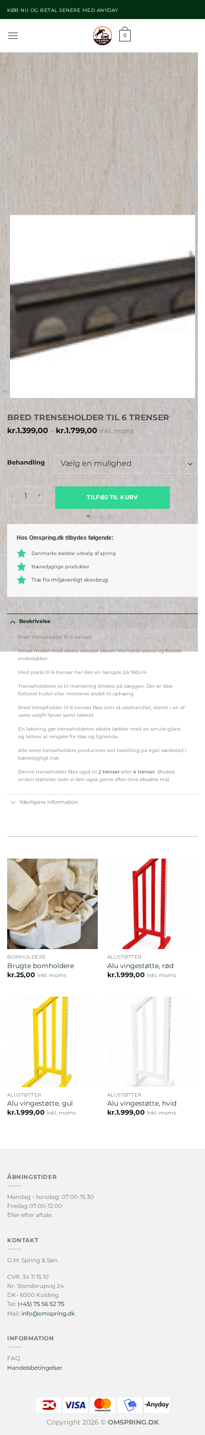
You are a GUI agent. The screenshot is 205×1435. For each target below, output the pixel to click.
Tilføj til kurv (112, 497)
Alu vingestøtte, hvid (141, 1103)
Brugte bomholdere (40, 966)
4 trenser (143, 772)
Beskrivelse (35, 621)
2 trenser (109, 772)
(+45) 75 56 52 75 (41, 1303)
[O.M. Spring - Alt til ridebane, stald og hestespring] (102, 35)
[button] (13, 35)
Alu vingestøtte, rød (140, 966)
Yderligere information (48, 802)
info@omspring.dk (48, 1313)
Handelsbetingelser (34, 1367)
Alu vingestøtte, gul (40, 1103)
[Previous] (16, 188)
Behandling (26, 462)
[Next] (42, 188)
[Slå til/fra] (13, 621)
